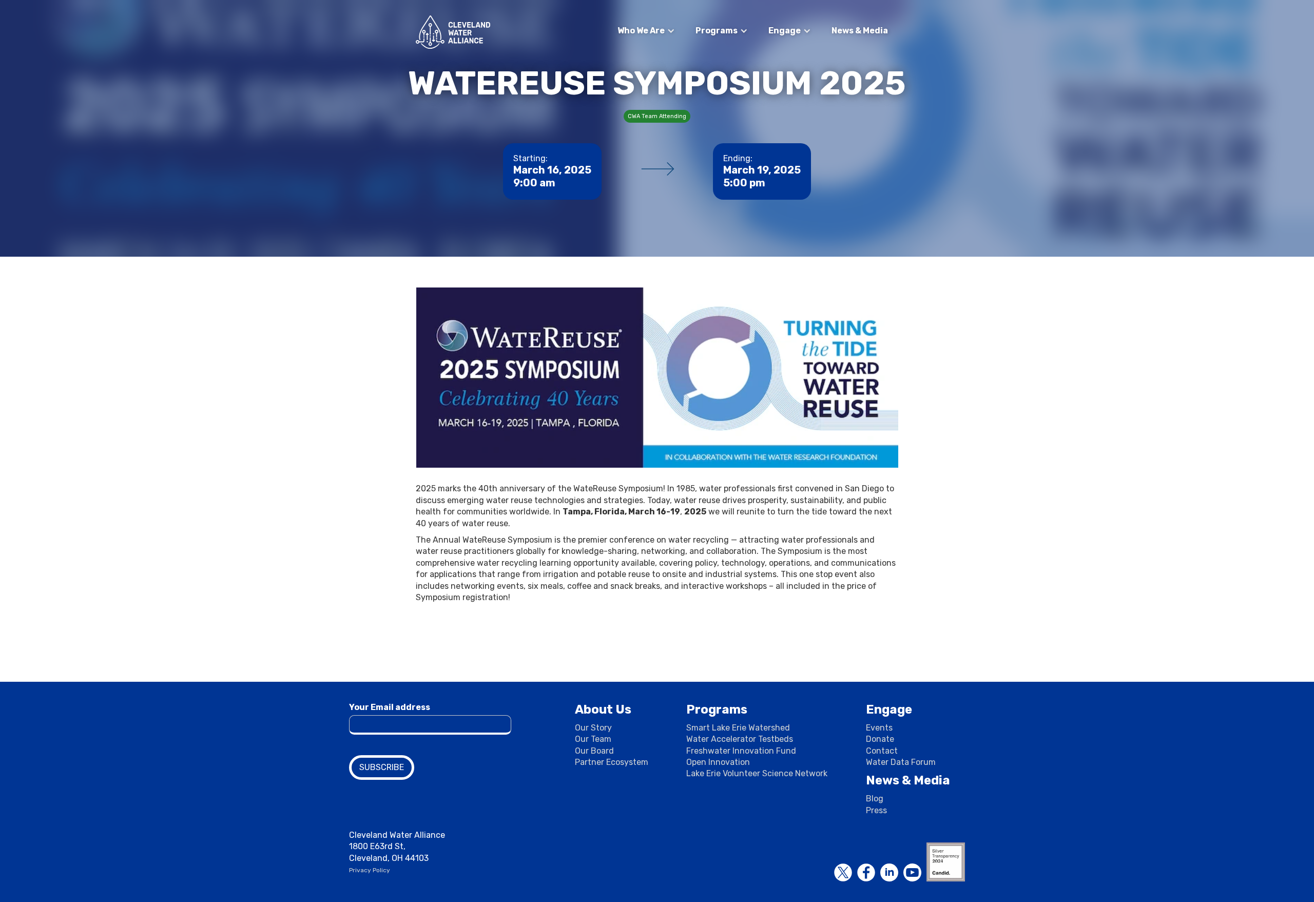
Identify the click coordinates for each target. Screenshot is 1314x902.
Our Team (593, 739)
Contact (882, 751)
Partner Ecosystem (611, 762)
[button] (646, 30)
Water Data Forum (901, 762)
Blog (874, 798)
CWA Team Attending (657, 116)
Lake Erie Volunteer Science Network (756, 773)
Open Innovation (718, 762)
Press (876, 810)
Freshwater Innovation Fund (741, 751)
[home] (453, 32)
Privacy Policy (369, 870)
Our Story (593, 728)
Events (879, 728)
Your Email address (389, 707)
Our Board (594, 751)
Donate (880, 739)
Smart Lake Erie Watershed (738, 728)
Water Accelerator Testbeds (739, 739)
